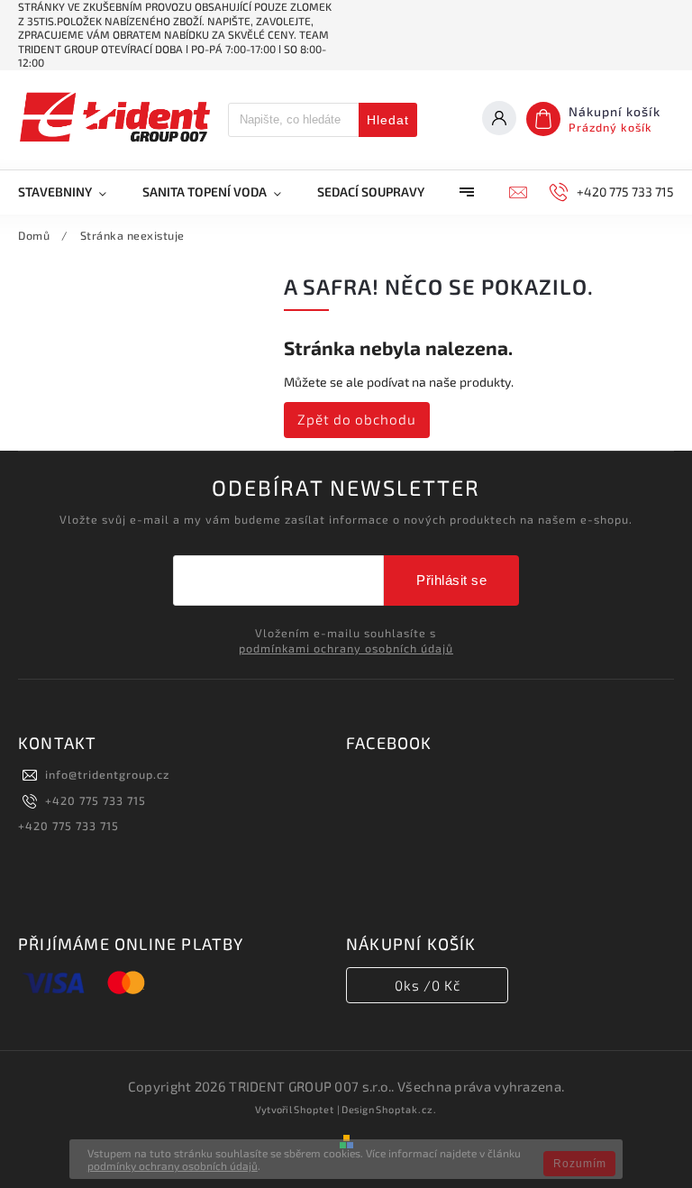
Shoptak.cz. (406, 1109)
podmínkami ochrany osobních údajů (346, 648)
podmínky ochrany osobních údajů (172, 1165)
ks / (427, 985)
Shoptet (314, 1109)
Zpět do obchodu (356, 419)
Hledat (388, 120)
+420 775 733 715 (95, 800)
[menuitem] (71, 192)
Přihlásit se (451, 580)
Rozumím (579, 1163)
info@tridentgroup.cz (107, 774)
